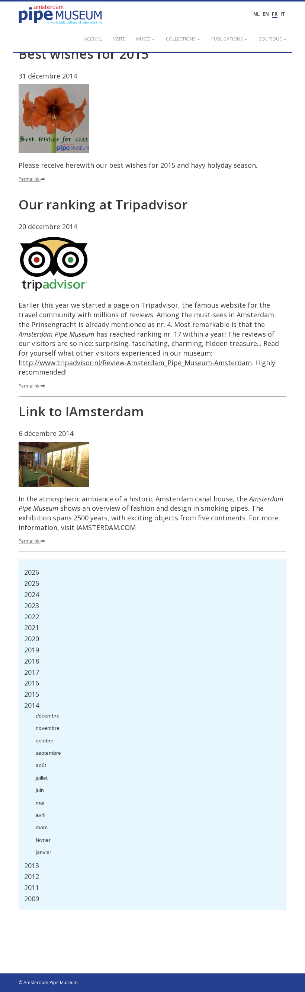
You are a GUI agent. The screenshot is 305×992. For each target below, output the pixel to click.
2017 (31, 672)
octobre (45, 741)
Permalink (29, 179)
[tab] (152, 572)
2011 (31, 887)
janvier (43, 852)
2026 (31, 572)
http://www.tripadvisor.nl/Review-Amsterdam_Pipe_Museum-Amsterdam (135, 362)
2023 (31, 605)
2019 (31, 649)
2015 (31, 694)
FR (274, 14)
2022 (31, 616)
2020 (31, 638)
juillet (42, 778)
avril (40, 815)
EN (266, 14)
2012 (31, 876)
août (41, 765)
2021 (31, 627)
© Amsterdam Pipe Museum (48, 982)
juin (40, 790)
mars (42, 827)
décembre (48, 716)
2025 (31, 583)
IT (282, 14)
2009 (31, 898)
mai (40, 803)
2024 (31, 594)
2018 (31, 660)
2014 (31, 705)
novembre (48, 728)
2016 (31, 682)
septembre (48, 753)
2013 (31, 865)
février (43, 840)
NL (256, 14)
